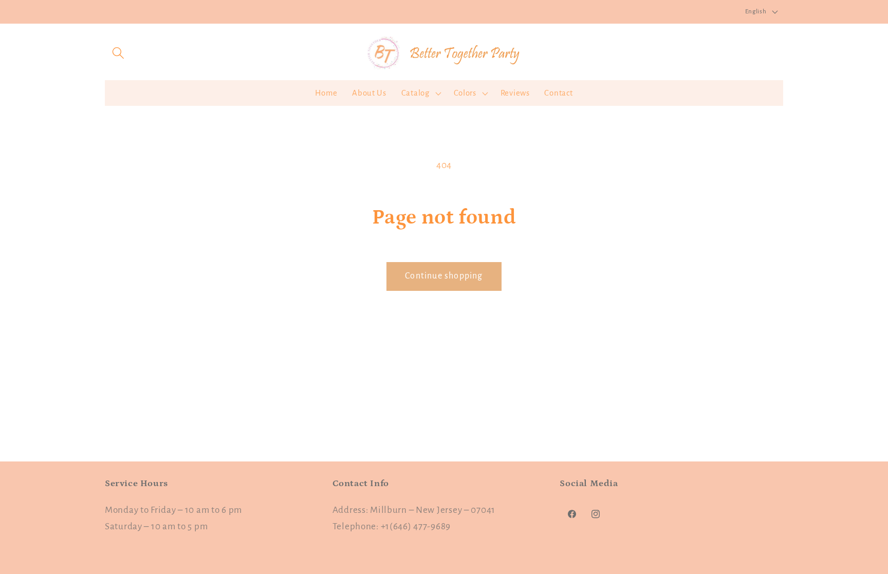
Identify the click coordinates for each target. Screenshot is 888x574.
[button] (118, 52)
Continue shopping (444, 276)
